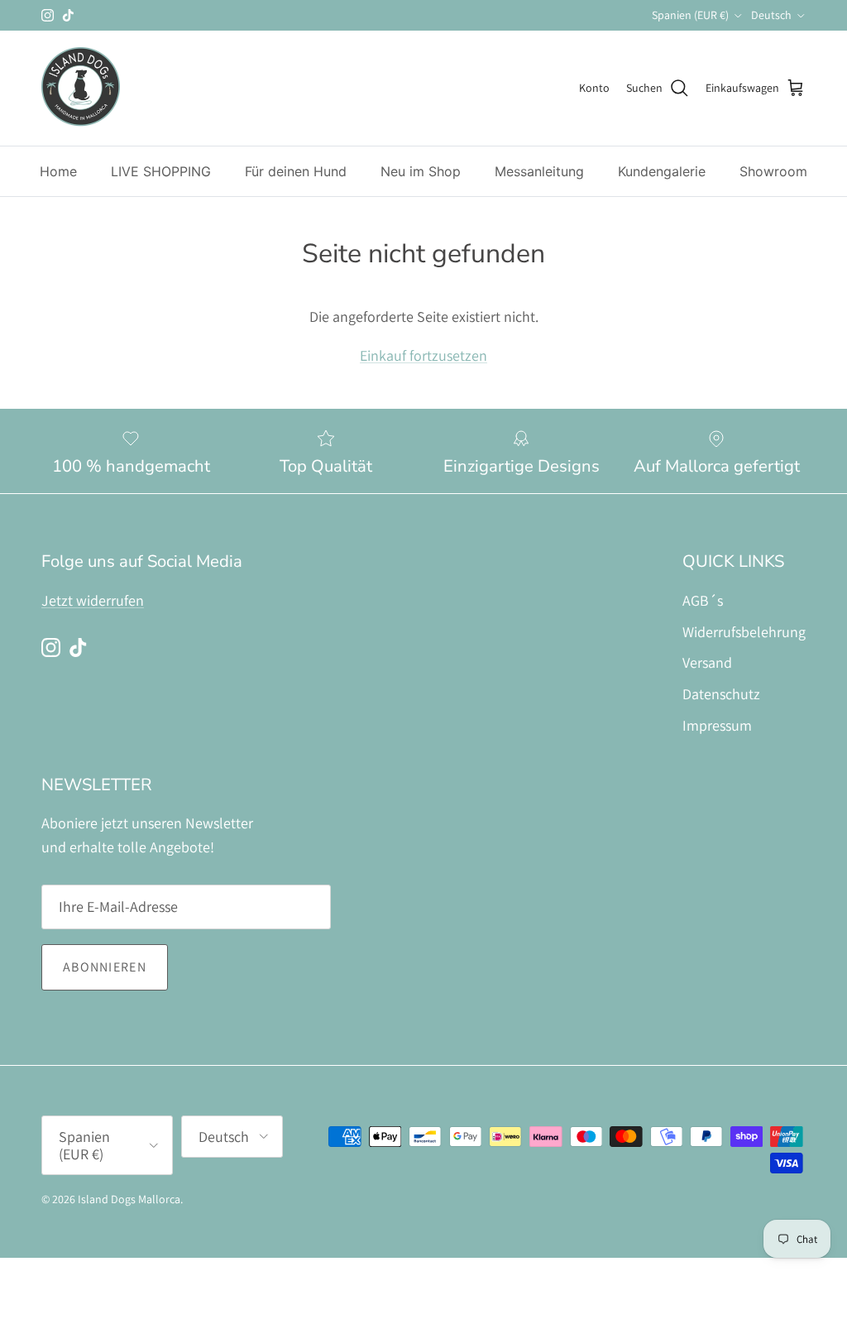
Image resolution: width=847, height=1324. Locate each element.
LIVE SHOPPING (161, 171)
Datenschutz (721, 693)
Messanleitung (539, 171)
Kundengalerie (662, 171)
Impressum (717, 725)
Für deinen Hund (296, 171)
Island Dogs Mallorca (129, 1199)
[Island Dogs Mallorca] (80, 88)
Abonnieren (104, 967)
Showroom (773, 171)
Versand (707, 662)
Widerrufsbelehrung (744, 631)
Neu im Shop (420, 171)
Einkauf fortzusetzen (423, 355)
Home (58, 171)
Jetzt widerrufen (92, 600)
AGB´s (702, 600)
